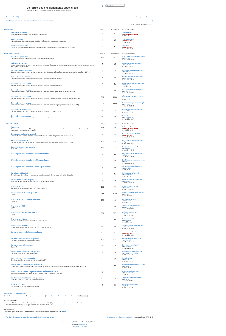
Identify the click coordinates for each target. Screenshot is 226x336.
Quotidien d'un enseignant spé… (133, 160)
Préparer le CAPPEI (19, 63)
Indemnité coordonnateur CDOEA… (134, 264)
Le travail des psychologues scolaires (26, 232)
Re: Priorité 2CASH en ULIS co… (133, 70)
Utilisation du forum (19, 33)
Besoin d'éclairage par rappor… (132, 63)
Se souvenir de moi (71, 296)
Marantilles (127, 246)
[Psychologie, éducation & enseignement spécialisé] (15, 8)
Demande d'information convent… (134, 192)
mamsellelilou (128, 117)
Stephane (127, 155)
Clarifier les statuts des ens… (132, 206)
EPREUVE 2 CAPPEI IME (130, 186)
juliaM (126, 286)
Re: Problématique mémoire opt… (133, 103)
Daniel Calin (128, 40)
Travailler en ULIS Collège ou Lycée (25, 199)
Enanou (126, 266)
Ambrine (126, 279)
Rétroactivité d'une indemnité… (133, 109)
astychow (127, 85)
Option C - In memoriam (21, 90)
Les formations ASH (11, 53)
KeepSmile (127, 201)
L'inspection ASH (18, 284)
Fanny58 (127, 181)
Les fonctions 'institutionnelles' (23, 258)
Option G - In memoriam (21, 116)
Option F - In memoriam (21, 110)
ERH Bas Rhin (128, 272)
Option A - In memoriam (21, 77)
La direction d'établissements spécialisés (27, 278)
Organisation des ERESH (130, 271)
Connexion (125, 45)
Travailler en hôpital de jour (22, 180)
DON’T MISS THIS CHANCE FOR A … (134, 56)
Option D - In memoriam (21, 96)
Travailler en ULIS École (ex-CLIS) (24, 193)
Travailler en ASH (11, 123)
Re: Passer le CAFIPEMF (130, 284)
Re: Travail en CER (128, 219)
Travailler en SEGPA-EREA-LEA (24, 212)
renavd (126, 259)
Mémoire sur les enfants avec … (133, 96)
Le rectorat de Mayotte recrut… (132, 232)
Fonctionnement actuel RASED (132, 225)
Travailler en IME (18, 186)
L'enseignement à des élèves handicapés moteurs (31, 167)
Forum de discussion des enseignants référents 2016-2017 (34, 271)
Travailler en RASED (19, 226)
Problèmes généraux (19, 141)
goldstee (127, 104)
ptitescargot (128, 78)
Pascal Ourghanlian (131, 34)
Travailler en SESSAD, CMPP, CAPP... (26, 252)
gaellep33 (127, 58)
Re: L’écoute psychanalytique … (133, 153)
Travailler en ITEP (18, 206)
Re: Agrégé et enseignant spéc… (133, 140)
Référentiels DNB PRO (129, 212)
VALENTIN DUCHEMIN (131, 253)
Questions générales (19, 57)
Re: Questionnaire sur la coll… (132, 147)
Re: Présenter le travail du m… (132, 238)
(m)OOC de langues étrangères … (133, 76)
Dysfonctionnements (19, 46)
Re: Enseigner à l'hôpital (130, 173)
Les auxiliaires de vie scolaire (23, 147)
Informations (9, 29)
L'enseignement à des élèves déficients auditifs (30, 154)
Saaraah (127, 148)
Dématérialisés (127, 258)
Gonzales (127, 71)
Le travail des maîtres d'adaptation (25, 239)
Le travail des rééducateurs (22, 245)
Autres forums (17, 39)
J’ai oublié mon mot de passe (55, 296)
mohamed (127, 240)
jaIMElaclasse (128, 207)
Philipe (63, 311)
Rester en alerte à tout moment (132, 179)
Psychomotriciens (128, 39)
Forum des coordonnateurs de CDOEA (26, 265)
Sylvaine (127, 142)
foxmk (126, 214)
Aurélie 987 (127, 65)
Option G (125, 116)
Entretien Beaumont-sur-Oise (132, 251)
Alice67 (126, 187)
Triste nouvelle (127, 32)
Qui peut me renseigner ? (130, 245)
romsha (126, 98)
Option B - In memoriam (21, 83)
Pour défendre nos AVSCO (131, 134)
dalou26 (126, 194)
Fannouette (127, 220)
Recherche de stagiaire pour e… (133, 83)
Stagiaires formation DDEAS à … (133, 277)
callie (125, 161)
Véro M (126, 227)
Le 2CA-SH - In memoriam (21, 70)
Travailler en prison (19, 219)
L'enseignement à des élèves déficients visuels (30, 160)
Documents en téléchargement (23, 134)
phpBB (73, 322)
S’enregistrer (20, 293)
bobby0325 (127, 91)
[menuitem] (17, 16)
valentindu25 (128, 174)
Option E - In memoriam (21, 103)
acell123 (126, 111)
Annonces (15, 127)
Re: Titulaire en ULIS (129, 199)
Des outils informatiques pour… (133, 90)
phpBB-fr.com (82, 324)
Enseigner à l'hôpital (19, 173)
